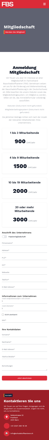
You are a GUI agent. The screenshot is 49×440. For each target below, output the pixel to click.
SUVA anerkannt (11, 315)
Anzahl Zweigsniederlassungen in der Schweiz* (16, 298)
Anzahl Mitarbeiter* (8, 306)
